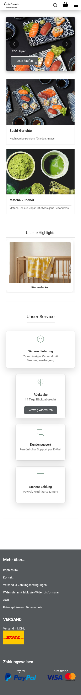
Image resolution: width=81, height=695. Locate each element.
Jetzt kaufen (25, 60)
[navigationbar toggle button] (76, 5)
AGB (6, 600)
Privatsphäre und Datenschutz (22, 607)
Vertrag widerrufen (40, 410)
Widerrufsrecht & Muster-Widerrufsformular (31, 592)
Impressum (10, 570)
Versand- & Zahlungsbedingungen (25, 585)
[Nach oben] (69, 689)
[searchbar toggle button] (55, 5)
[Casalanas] (9, 5)
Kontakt (8, 577)
